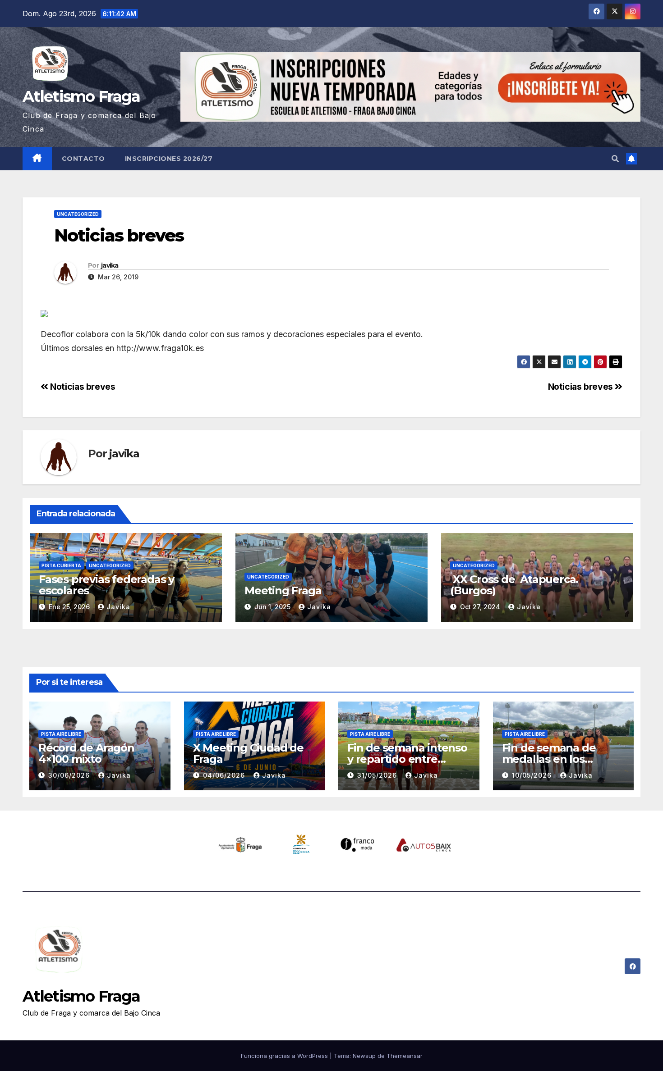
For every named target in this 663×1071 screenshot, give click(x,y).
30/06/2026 (70, 775)
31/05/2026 (378, 775)
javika (110, 265)
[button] (615, 158)
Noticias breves (581, 386)
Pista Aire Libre (61, 734)
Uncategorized (78, 214)
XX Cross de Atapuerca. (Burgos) (514, 585)
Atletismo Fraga (81, 96)
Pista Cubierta (61, 565)
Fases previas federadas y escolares (106, 585)
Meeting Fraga (282, 590)
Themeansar (405, 1055)
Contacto (83, 159)
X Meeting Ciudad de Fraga (248, 753)
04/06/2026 (225, 775)
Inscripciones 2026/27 (169, 159)
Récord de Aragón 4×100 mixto (86, 753)
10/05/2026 (533, 775)
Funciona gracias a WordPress (285, 1055)
